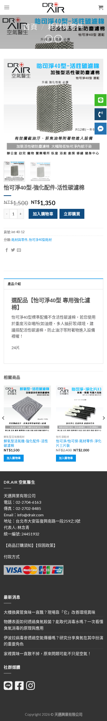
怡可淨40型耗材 (40, 240)
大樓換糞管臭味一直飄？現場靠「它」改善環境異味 (49, 612)
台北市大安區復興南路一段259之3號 (48, 521)
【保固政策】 (46, 545)
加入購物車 (43, 213)
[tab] (53, 283)
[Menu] (7, 7)
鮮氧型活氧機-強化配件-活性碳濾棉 (26, 443)
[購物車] (100, 7)
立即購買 (72, 213)
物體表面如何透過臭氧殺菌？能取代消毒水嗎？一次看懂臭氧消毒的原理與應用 (53, 624)
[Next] (103, 428)
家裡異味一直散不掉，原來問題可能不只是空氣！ (47, 653)
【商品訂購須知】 (20, 545)
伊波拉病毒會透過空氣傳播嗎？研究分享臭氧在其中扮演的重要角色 (53, 640)
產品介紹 (14, 284)
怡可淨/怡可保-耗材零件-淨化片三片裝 (79, 443)
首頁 (30, 27)
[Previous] (11, 108)
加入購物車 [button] (14, 458)
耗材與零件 (66, 27)
